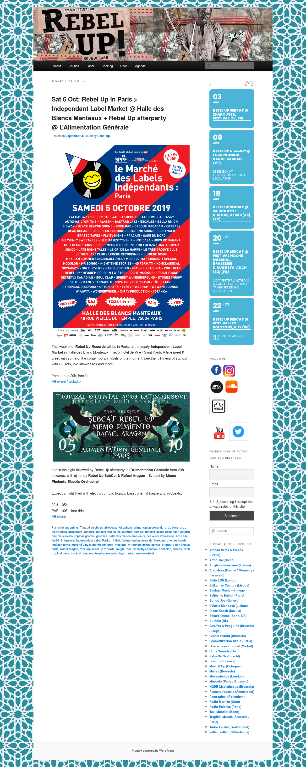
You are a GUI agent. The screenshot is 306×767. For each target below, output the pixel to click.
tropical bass (60, 553)
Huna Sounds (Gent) (224, 651)
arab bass (172, 527)
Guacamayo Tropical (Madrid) (231, 646)
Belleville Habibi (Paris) (226, 595)
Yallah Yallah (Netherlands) (229, 732)
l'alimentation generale (137, 540)
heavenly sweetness (161, 536)
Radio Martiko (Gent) (224, 701)
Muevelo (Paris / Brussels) (228, 681)
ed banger (172, 532)
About (57, 65)
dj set (160, 532)
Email (213, 483)
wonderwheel (145, 553)
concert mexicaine (108, 532)
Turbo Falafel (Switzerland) (229, 727)
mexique (120, 544)
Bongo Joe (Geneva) (224, 600)
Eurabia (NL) (218, 620)
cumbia (127, 532)
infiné (116, 540)
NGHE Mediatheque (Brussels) (231, 686)
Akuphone (126, 527)
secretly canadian (145, 549)
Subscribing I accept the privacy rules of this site (231, 504)
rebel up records (103, 549)
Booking (107, 65)
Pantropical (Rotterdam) (227, 696)
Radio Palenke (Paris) (225, 706)
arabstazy (75, 532)
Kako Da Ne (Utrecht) (224, 656)
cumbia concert (144, 532)
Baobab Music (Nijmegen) (228, 590)
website (75, 381)
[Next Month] (252, 83)
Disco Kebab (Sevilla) (225, 610)
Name (214, 466)
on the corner (151, 544)
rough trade (124, 549)
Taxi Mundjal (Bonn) (224, 711)
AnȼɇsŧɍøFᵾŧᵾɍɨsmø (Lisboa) (230, 565)
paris (55, 549)
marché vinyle (81, 544)
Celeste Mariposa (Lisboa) (228, 605)
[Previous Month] (246, 83)
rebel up (85, 549)
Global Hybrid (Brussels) (227, 635)
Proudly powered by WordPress (153, 750)
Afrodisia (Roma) (221, 560)
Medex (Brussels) (222, 671)
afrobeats (110, 527)
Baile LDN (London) (223, 580)
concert (88, 532)
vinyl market (126, 553)
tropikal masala (105, 553)
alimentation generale (149, 527)
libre (157, 540)
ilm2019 (57, 540)
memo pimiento (102, 544)
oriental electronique (176, 544)
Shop (123, 65)
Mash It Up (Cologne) (224, 666)
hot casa (182, 536)
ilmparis (69, 540)
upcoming (71, 527)
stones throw (181, 549)
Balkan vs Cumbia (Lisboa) (229, 585)
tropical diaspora (82, 553)
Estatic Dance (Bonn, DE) (227, 615)
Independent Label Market (93, 540)
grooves (101, 536)
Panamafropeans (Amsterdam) (231, 691)
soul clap (165, 549)
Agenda (140, 65)
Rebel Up (103, 136)
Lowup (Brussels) (222, 661)
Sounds (74, 65)
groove (90, 536)
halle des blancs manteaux (127, 536)
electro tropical (73, 536)
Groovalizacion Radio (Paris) (230, 640)
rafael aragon (69, 549)
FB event (59, 381)
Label (90, 65)
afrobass (97, 527)
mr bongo (134, 544)
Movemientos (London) (226, 676)
